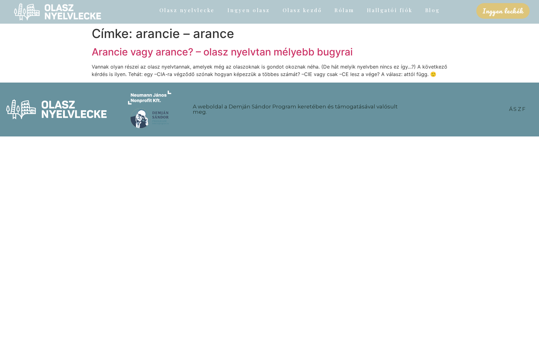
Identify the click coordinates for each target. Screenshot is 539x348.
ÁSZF (518, 109)
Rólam (344, 10)
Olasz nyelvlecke (187, 10)
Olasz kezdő (302, 10)
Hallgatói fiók (390, 10)
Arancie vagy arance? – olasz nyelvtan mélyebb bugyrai (222, 52)
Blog (432, 10)
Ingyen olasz (248, 10)
